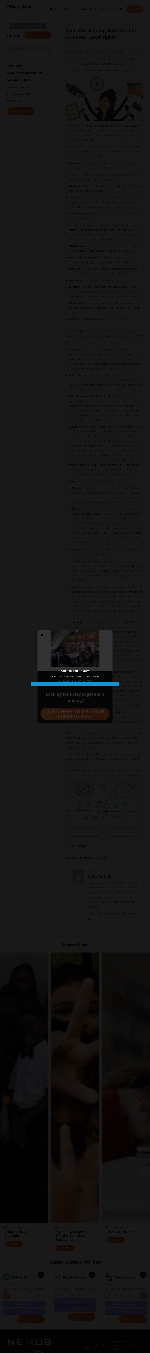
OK (75, 684)
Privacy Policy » (92, 675)
